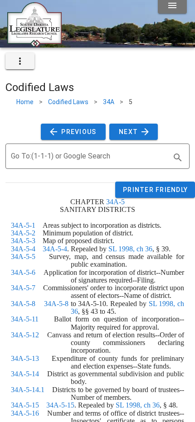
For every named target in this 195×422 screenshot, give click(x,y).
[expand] (19, 61)
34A (108, 102)
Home (25, 102)
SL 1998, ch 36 (130, 249)
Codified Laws (68, 102)
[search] (177, 157)
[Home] (34, 44)
